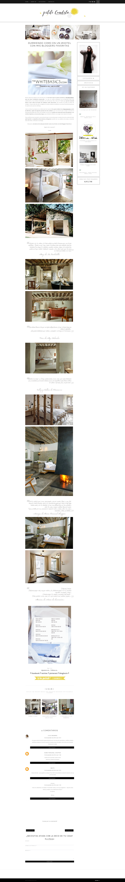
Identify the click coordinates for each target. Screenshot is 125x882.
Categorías (42, 1)
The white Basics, (69, 97)
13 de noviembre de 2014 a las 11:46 (52, 755)
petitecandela (68, 691)
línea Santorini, (67, 109)
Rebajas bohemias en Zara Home (88, 165)
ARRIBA (97, 880)
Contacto (51, 1)
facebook (36, 673)
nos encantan (50, 691)
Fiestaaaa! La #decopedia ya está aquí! (88, 141)
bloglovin (63, 673)
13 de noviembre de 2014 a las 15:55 (52, 770)
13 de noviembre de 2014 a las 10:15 (52, 737)
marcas (43, 691)
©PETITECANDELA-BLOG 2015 (31, 880)
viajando (50, 692)
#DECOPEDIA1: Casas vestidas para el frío (88, 173)
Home (27, 1)
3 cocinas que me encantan (88, 109)
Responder (52, 747)
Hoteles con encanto (33, 691)
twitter (44, 673)
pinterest (53, 673)
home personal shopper (52, 752)
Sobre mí (33, 1)
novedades (59, 691)
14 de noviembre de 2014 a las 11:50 (52, 785)
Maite (52, 768)
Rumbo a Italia (33, 716)
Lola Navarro (52, 735)
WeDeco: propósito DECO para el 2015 (88, 117)
